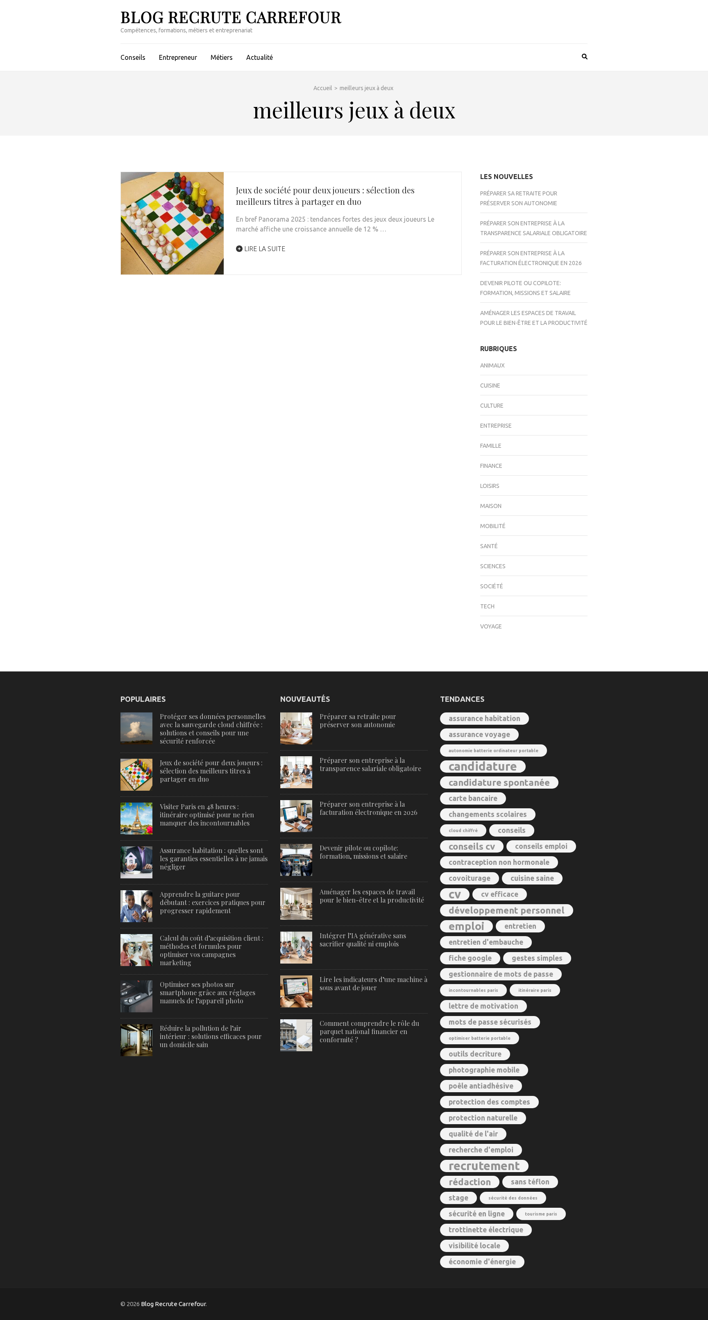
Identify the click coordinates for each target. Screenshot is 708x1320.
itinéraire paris (534, 990)
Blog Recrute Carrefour (230, 16)
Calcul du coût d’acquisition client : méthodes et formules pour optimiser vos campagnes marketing (211, 950)
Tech (487, 606)
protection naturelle (483, 1118)
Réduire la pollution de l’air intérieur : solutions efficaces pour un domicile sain (211, 1036)
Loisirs (489, 486)
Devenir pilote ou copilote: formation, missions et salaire (363, 852)
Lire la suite (264, 248)
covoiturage (469, 878)
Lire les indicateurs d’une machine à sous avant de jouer (373, 983)
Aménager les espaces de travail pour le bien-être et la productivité (372, 895)
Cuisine (490, 385)
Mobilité (493, 526)
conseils (512, 830)
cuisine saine (532, 878)
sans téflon (530, 1182)
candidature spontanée (499, 782)
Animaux (492, 365)
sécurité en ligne (477, 1214)
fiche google (470, 958)
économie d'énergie (482, 1262)
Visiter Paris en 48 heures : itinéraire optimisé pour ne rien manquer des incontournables (207, 814)
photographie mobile (484, 1070)
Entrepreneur (178, 57)
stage (458, 1198)
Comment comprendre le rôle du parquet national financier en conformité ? (369, 1031)
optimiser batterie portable (480, 1038)
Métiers (222, 57)
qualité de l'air (473, 1134)
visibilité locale (474, 1246)
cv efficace (499, 894)
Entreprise (496, 425)
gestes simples (537, 958)
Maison (491, 506)
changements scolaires (488, 814)
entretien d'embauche (486, 942)
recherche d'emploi (481, 1150)
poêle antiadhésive (481, 1086)
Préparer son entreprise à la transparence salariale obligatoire (370, 764)
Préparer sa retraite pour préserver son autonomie (358, 720)
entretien (520, 926)
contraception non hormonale (499, 862)
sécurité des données (513, 1197)
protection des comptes (489, 1102)
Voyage (491, 626)
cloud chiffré (463, 830)
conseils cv (472, 846)
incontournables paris (473, 990)
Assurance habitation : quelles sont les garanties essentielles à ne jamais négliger (214, 858)
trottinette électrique (486, 1230)
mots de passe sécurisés (490, 1022)
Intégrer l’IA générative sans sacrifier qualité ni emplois (363, 939)
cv (455, 894)
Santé (489, 546)
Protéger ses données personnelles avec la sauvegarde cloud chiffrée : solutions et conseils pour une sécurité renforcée (213, 728)
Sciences (493, 566)
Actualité (259, 57)
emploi (466, 926)
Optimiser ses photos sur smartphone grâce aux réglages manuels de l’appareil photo (207, 992)
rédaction (470, 1182)
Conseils (132, 57)
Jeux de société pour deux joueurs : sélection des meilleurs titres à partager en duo (325, 195)
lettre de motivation (483, 1006)
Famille (491, 445)
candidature (483, 766)
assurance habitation (484, 718)
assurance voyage (479, 734)
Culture (492, 405)
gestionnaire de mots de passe (501, 974)
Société (491, 586)
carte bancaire (473, 798)
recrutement (484, 1166)
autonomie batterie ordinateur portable (493, 750)
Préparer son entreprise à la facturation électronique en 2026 (369, 808)
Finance (491, 466)
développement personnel (507, 910)
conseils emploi (541, 846)
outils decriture (475, 1054)
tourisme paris (541, 1213)
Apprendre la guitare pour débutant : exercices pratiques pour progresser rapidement (213, 902)
